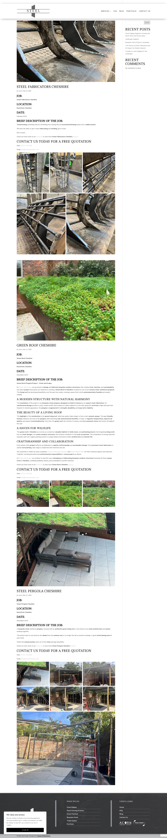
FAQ (115, 11)
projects (75, 137)
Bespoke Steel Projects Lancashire (137, 42)
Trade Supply (72, 821)
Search (147, 23)
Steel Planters (72, 814)
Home (122, 807)
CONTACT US (27, 141)
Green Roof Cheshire (36, 345)
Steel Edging (72, 807)
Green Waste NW (77, 452)
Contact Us (144, 11)
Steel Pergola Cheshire (39, 591)
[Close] (44, 813)
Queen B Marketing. (43, 836)
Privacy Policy (16, 825)
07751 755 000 (26, 146)
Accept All (25, 830)
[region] (25, 823)
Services (105, 11)
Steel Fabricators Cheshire (43, 87)
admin (20, 91)
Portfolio (132, 11)
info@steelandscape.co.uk (30, 150)
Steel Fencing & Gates (75, 811)
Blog (121, 11)
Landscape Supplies (132, 39)
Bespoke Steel (72, 817)
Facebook (39, 137)
